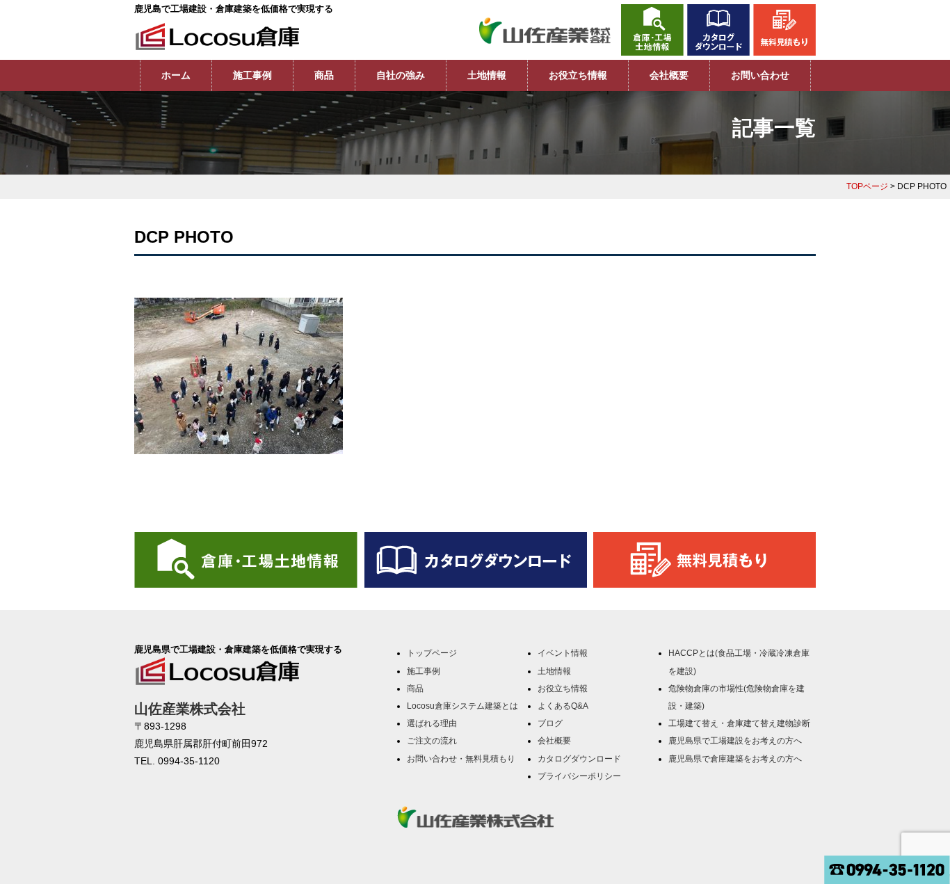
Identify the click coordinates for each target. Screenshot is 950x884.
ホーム (176, 75)
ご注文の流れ (432, 741)
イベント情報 (563, 653)
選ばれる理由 (432, 723)
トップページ (432, 653)
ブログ (550, 723)
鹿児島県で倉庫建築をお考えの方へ (735, 759)
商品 (324, 75)
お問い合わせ (760, 75)
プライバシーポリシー (579, 776)
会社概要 (669, 75)
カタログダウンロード (579, 759)
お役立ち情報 (578, 75)
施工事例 (252, 75)
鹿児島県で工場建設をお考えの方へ (735, 741)
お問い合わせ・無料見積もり (461, 759)
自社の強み (400, 75)
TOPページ (867, 186)
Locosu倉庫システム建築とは (462, 706)
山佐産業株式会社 (189, 708)
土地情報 (486, 75)
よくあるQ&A (563, 706)
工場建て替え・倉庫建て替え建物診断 (739, 723)
